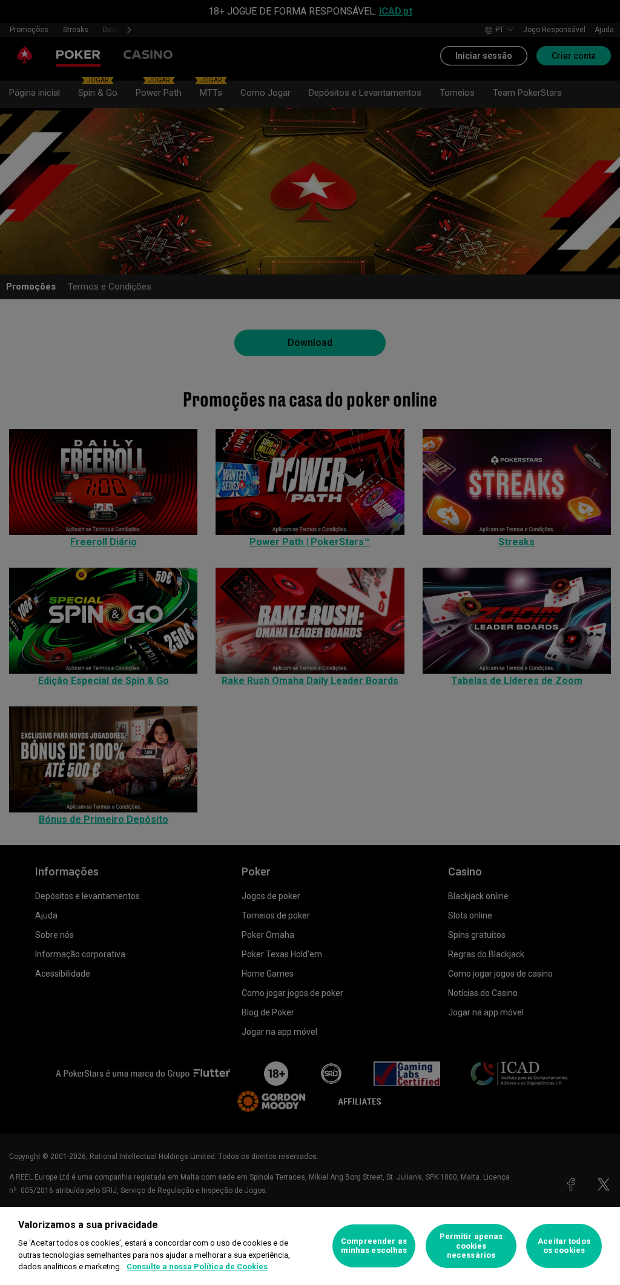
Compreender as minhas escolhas (374, 1246)
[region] (310, 1246)
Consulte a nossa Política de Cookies (197, 1266)
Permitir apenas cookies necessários (471, 1246)
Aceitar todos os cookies (564, 1246)
